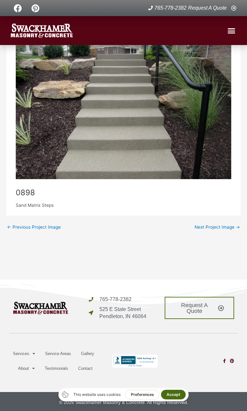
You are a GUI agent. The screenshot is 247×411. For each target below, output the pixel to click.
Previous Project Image (34, 227)
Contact (85, 368)
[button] (231, 30)
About (23, 368)
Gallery (87, 353)
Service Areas (58, 353)
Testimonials (56, 368)
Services (21, 353)
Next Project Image (217, 227)
